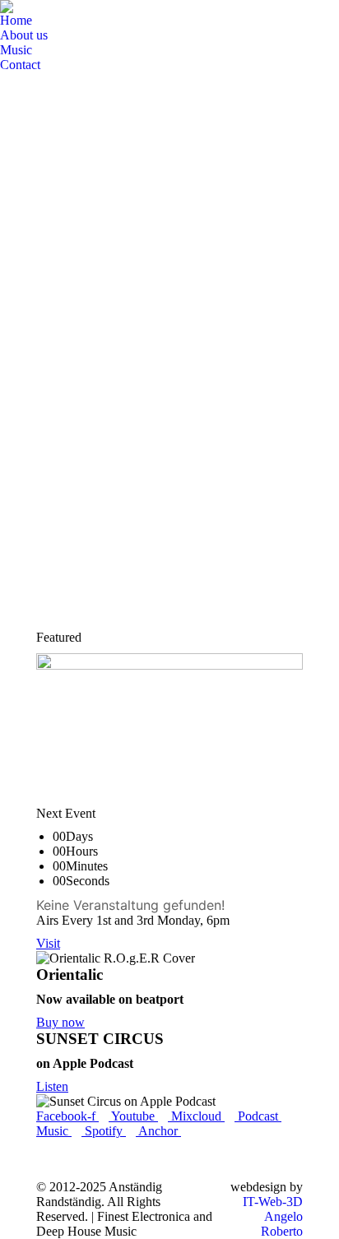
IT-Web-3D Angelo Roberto (273, 1216)
